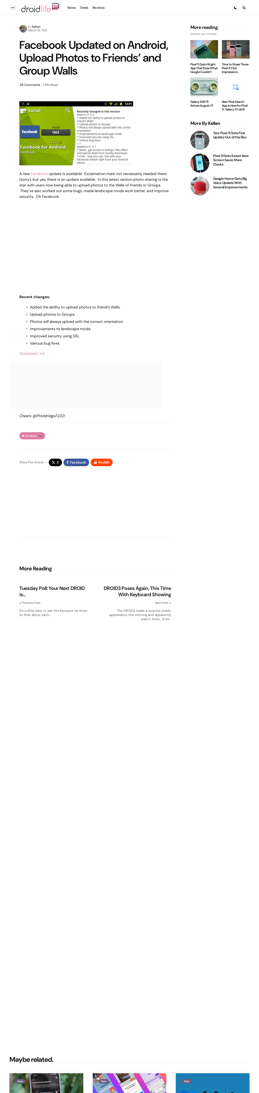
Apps (20, 1081)
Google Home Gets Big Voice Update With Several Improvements (230, 182)
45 (30, 85)
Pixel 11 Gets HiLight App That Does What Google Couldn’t (204, 68)
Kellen (36, 27)
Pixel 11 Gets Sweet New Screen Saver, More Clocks (231, 160)
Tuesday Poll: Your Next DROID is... (52, 591)
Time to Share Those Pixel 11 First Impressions (235, 68)
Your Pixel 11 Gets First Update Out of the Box (229, 135)
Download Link (32, 353)
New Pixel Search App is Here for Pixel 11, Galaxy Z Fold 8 (234, 105)
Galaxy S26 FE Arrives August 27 (201, 104)
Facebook (39, 173)
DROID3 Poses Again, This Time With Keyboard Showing (137, 591)
